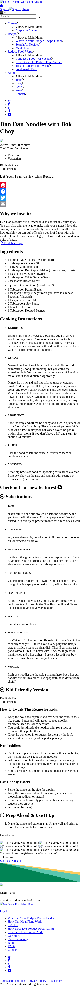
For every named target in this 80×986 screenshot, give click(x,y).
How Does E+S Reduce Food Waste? (39, 62)
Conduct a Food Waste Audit (33, 58)
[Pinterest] (40, 185)
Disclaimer (55, 980)
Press (19, 90)
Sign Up (13, 925)
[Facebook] (40, 191)
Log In (4, 911)
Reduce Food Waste (20, 51)
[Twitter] (40, 198)
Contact (20, 93)
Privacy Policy (37, 980)
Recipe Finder (39, 41)
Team (19, 79)
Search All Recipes (27, 44)
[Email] (40, 204)
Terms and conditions (13, 980)
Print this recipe (13, 243)
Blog (19, 83)
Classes (12, 23)
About (12, 72)
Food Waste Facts (26, 69)
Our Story (14, 935)
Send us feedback (11, 860)
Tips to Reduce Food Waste (32, 65)
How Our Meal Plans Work (25, 921)
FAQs (19, 86)
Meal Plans (22, 48)
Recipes (12, 34)
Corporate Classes (27, 30)
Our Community (18, 939)
